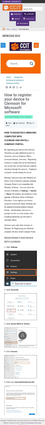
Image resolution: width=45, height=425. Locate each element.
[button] (4, 29)
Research (23, 23)
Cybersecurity (29, 19)
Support (30, 14)
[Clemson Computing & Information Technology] (12, 7)
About (17, 19)
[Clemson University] (12, 1)
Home (8, 29)
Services (17, 14)
